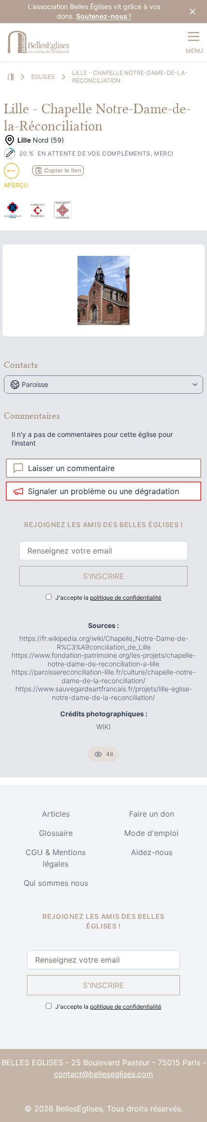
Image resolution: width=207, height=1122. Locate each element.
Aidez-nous (151, 852)
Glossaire (56, 833)
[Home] (11, 77)
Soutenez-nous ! (103, 16)
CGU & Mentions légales (56, 858)
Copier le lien (62, 170)
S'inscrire (103, 576)
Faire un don (151, 814)
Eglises (43, 76)
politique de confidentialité (125, 597)
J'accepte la (108, 597)
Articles (56, 814)
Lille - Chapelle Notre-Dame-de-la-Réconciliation (130, 76)
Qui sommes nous (56, 883)
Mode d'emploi (151, 833)
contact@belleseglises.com (103, 1074)
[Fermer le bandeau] (192, 11)
